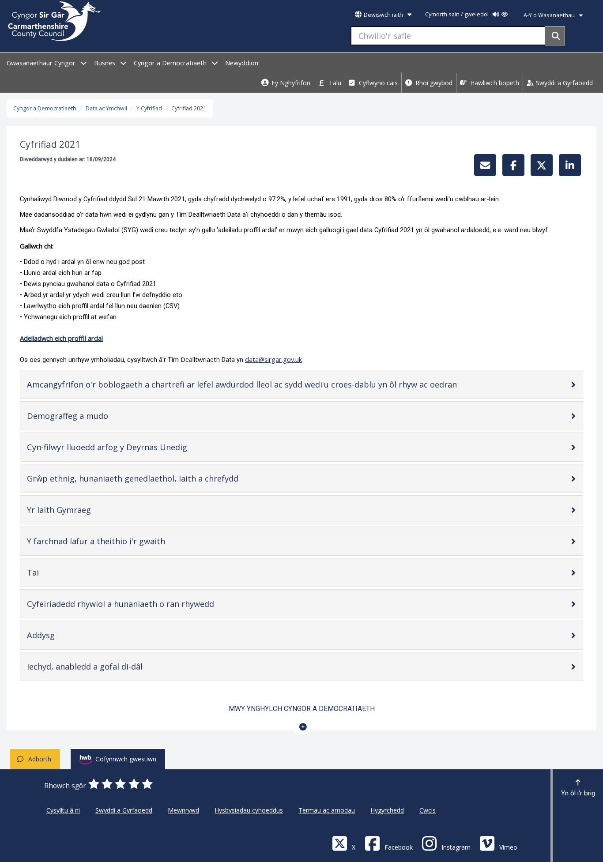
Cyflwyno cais (377, 83)
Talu (334, 83)
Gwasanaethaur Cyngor (42, 63)
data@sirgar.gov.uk (273, 359)
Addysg (55, 637)
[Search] (555, 35)
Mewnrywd (183, 810)
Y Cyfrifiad (149, 108)
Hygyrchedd (387, 810)
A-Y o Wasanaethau (550, 15)
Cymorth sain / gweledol (457, 14)
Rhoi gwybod (433, 83)
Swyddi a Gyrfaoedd (563, 83)
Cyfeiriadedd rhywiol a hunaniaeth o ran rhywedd (135, 606)
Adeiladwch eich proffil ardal (61, 338)
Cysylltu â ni (63, 810)
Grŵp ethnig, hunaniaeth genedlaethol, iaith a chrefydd (147, 480)
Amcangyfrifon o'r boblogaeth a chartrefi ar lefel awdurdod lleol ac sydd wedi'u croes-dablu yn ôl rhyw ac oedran (256, 386)
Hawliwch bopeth (493, 83)
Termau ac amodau (326, 810)
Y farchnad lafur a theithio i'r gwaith (111, 543)
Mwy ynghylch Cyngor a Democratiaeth (302, 708)
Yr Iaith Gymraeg (74, 511)
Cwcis (427, 810)
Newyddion (241, 63)
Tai (47, 574)
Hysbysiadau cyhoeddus (249, 810)
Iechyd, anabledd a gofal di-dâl (99, 668)
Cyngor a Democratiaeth (171, 63)
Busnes (105, 63)
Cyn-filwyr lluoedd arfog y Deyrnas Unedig (122, 449)
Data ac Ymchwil (106, 108)
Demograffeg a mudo (82, 417)
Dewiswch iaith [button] (383, 15)
